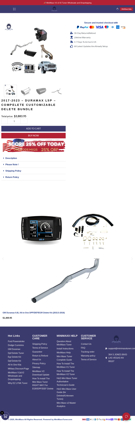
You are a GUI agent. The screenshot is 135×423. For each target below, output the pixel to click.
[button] (6, 79)
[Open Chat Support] (126, 416)
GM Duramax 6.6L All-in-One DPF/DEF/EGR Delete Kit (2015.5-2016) (34, 313)
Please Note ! (12, 164)
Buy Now (33, 135)
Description (11, 158)
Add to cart (33, 128)
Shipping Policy (13, 171)
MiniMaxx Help (126, 9)
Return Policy (12, 177)
